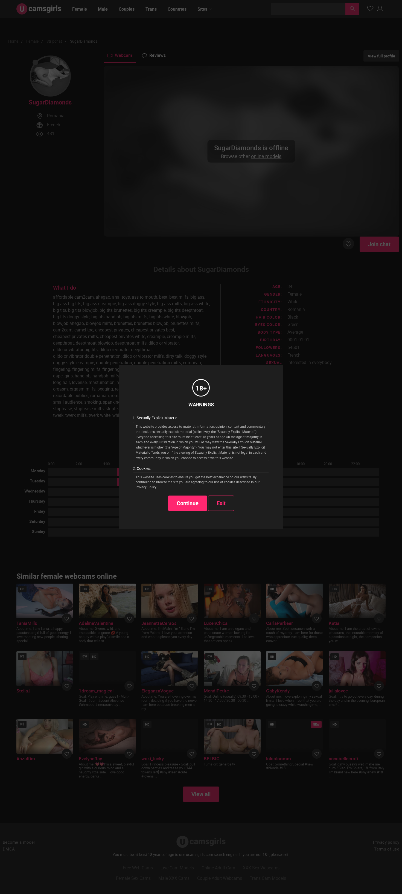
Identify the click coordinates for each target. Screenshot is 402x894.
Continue (188, 503)
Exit (221, 503)
